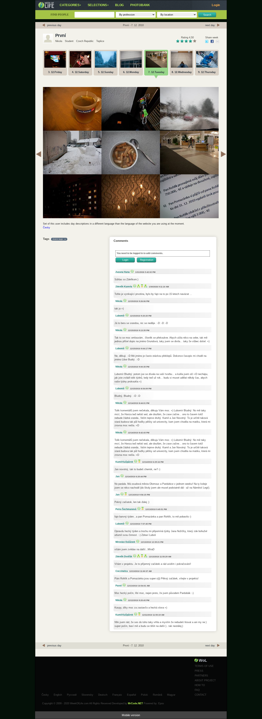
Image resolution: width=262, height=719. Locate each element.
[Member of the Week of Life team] (145, 285)
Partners (201, 675)
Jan (117, 476)
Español (131, 694)
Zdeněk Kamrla (123, 286)
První (60, 35)
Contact (200, 694)
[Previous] (38, 154)
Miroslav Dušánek (125, 542)
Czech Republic (85, 41)
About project (205, 680)
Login (216, 5)
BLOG (119, 5)
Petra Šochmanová (125, 509)
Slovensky (87, 694)
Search (207, 14)
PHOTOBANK (140, 5)
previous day (54, 25)
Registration (146, 259)
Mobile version (131, 715)
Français (117, 694)
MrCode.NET (135, 703)
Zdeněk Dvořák (123, 556)
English (58, 694)
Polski (144, 694)
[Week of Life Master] (141, 285)
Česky (46, 227)
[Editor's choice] (132, 271)
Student (69, 41)
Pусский (72, 694)
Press (199, 670)
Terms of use (204, 666)
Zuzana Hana (122, 272)
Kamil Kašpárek (124, 462)
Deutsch (102, 694)
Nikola (58, 41)
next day (210, 25)
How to (200, 685)
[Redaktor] (138, 285)
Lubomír (119, 315)
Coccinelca (121, 571)
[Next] (223, 154)
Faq (197, 690)
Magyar (171, 694)
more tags (58, 239)
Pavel (118, 585)
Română (157, 694)
